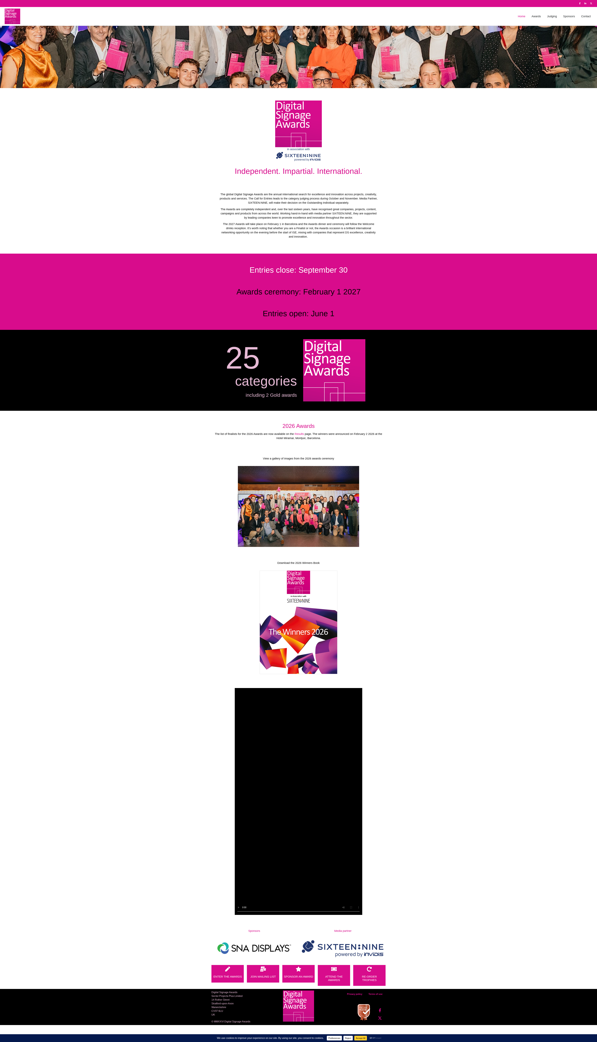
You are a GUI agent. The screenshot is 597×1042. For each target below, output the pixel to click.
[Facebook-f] (580, 3)
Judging (552, 16)
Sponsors (569, 16)
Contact (586, 16)
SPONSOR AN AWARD (298, 976)
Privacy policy (354, 994)
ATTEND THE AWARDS (334, 978)
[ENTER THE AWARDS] (227, 969)
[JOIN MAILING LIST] (263, 969)
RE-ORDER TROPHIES (369, 978)
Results (299, 434)
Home (521, 16)
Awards (536, 16)
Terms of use (375, 994)
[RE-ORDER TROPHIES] (369, 969)
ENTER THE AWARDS (227, 976)
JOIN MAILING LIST (263, 976)
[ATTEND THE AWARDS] (333, 969)
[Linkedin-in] (585, 3)
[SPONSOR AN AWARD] (298, 969)
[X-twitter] (591, 3)
